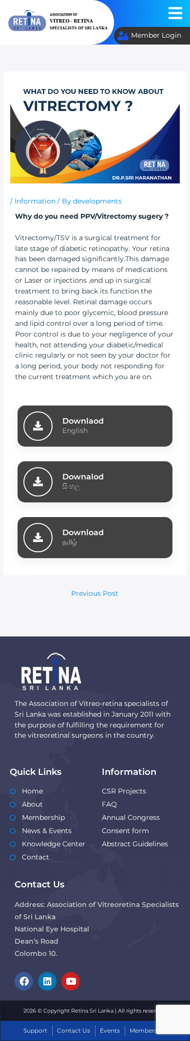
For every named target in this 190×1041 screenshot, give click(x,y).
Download (83, 532)
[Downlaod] (38, 426)
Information (35, 201)
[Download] (38, 537)
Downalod (83, 476)
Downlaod (83, 421)
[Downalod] (38, 482)
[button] (175, 13)
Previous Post (94, 593)
